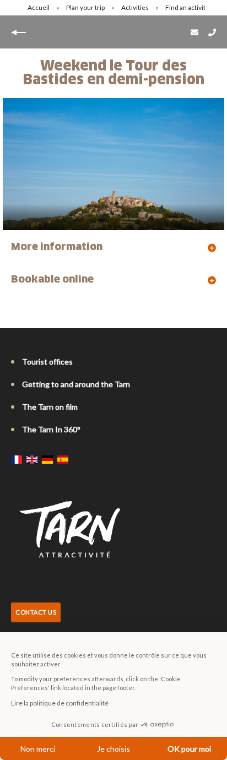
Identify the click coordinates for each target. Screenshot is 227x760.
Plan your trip (86, 7)
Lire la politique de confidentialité (60, 703)
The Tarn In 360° (51, 429)
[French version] (16, 459)
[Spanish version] (62, 459)
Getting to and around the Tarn (76, 384)
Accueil (39, 7)
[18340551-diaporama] (113, 164)
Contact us (35, 612)
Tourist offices (47, 361)
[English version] (31, 459)
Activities (135, 7)
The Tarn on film (50, 406)
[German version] (47, 459)
